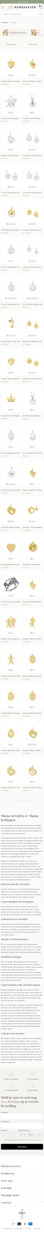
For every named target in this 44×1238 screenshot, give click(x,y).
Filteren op (32, 44)
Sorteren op (11, 44)
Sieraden (4, 22)
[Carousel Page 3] (34, 75)
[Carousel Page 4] (14, 224)
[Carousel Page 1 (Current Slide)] (9, 75)
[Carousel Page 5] (15, 298)
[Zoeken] (40, 14)
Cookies (37, 1228)
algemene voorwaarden (32, 1140)
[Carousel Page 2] (12, 75)
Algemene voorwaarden (13, 1228)
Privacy (28, 1228)
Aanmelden (22, 1147)
